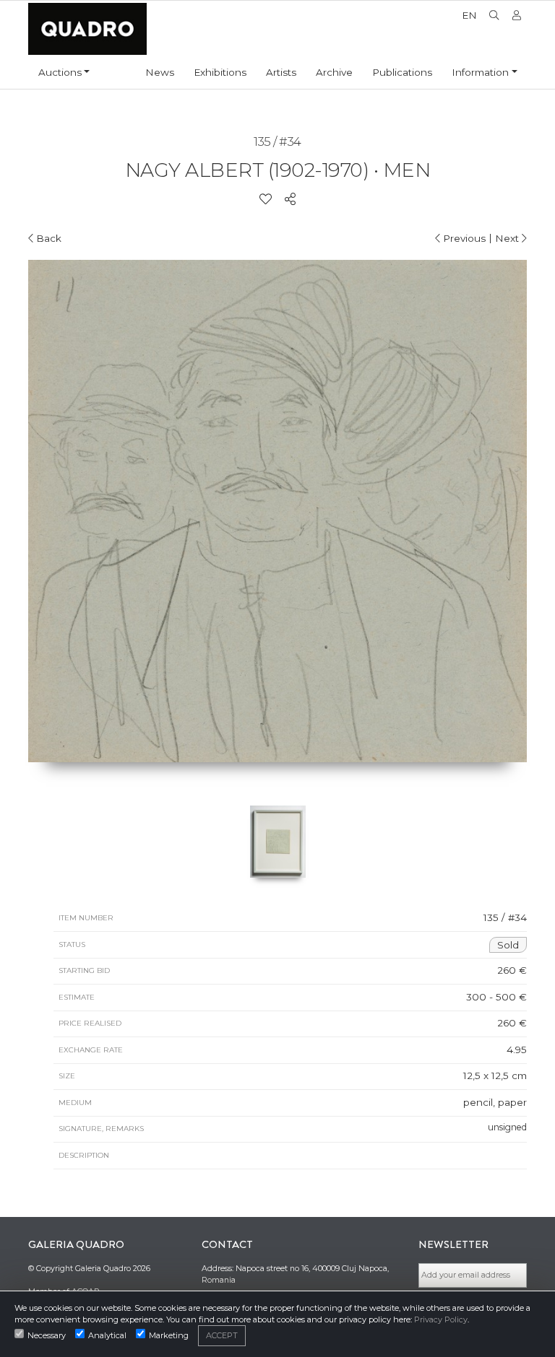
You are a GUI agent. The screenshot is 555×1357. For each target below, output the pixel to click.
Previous (463, 238)
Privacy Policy (441, 1319)
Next (508, 238)
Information (480, 72)
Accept (222, 1335)
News (159, 72)
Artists (281, 72)
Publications (402, 72)
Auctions (60, 72)
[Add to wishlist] (265, 200)
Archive (334, 72)
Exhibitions (220, 72)
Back (47, 238)
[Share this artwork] (290, 200)
